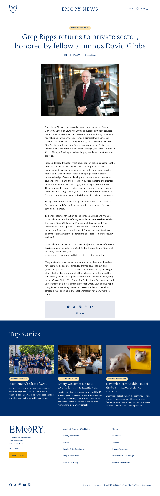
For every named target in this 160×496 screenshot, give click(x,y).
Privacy (105, 485)
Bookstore (116, 435)
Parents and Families (121, 462)
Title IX (112, 485)
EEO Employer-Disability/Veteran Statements (133, 485)
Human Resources (120, 449)
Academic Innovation (80, 28)
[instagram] (20, 485)
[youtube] (24, 485)
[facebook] (10, 485)
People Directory (70, 462)
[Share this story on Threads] (85, 307)
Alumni (115, 429)
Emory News (80, 9)
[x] (15, 485)
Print (81, 313)
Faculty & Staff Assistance (74, 449)
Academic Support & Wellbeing (76, 429)
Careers (115, 442)
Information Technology (123, 455)
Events (66, 442)
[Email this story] (92, 307)
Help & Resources (71, 455)
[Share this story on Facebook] (68, 307)
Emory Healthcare (71, 435)
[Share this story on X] (74, 307)
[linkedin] (29, 485)
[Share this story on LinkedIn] (80, 307)
